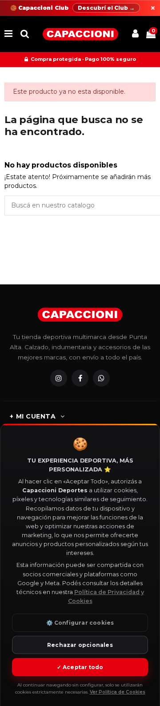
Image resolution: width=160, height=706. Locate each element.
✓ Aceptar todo (80, 667)
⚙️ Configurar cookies (80, 622)
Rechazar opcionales (80, 645)
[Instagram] (58, 378)
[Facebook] (80, 378)
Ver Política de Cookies (117, 692)
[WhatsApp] (101, 378)
